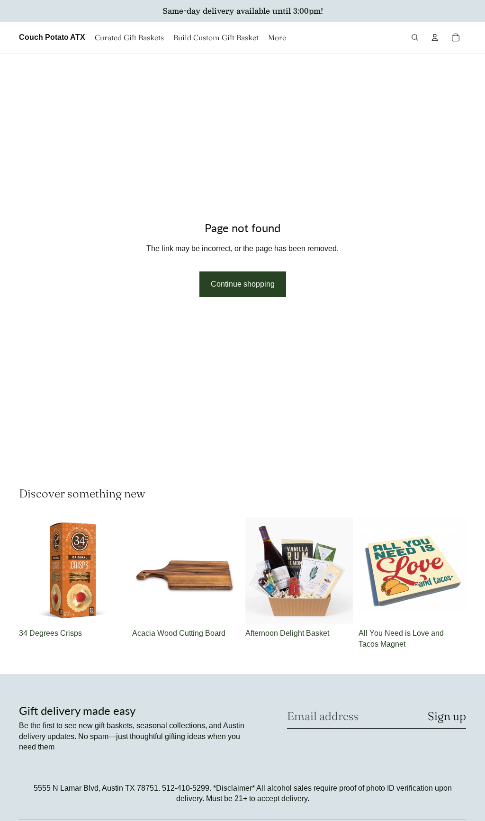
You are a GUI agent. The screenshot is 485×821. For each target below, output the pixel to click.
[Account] (434, 37)
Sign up (447, 716)
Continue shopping (243, 284)
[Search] (414, 37)
